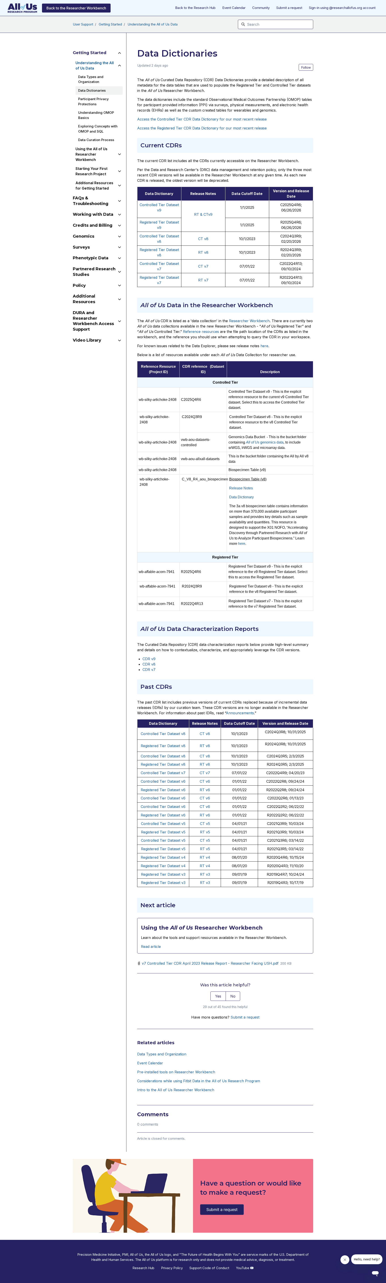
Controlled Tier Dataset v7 (163, 773)
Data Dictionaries (92, 90)
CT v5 (205, 823)
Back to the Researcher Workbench (76, 8)
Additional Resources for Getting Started (94, 185)
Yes (218, 996)
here (264, 346)
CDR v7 (149, 669)
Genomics (83, 236)
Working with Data (93, 214)
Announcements (240, 713)
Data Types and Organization (161, 1054)
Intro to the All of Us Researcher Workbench (175, 1090)
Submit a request (289, 8)
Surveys (81, 247)
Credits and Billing (92, 225)
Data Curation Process (96, 140)
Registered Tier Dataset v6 (163, 790)
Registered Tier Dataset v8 (163, 746)
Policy (79, 285)
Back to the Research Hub (195, 8)
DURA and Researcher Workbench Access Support (93, 321)
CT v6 (205, 781)
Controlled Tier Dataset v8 (163, 733)
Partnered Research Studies (94, 271)
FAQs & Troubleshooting (90, 201)
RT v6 (205, 790)
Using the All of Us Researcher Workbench (91, 154)
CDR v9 (149, 659)
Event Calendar (233, 8)
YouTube (243, 1268)
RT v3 (205, 874)
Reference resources (201, 331)
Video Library (87, 340)
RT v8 (205, 746)
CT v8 (205, 733)
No (232, 996)
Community (261, 8)
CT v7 (205, 773)
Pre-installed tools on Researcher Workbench (176, 1072)
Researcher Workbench (249, 321)
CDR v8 (149, 664)
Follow (306, 67)
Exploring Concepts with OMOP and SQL (97, 128)
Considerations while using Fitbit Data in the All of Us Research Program (198, 1081)
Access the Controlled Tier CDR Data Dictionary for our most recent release (202, 119)
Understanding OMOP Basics (96, 115)
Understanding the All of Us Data (153, 24)
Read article (151, 946)
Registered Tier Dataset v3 (163, 874)
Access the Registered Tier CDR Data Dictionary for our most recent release (202, 128)
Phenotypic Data (90, 258)
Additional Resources (84, 299)
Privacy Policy (172, 1268)
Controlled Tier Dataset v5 (163, 823)
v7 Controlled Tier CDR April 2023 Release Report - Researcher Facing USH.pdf (210, 963)
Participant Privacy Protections (93, 101)
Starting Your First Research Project (91, 171)
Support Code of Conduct (209, 1268)
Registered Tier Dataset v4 (163, 857)
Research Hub (143, 1268)
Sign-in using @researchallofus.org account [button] (342, 8)
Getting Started (110, 24)
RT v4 (205, 857)
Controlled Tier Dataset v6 (163, 781)
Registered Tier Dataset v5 (163, 832)
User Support (83, 24)
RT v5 (205, 832)
